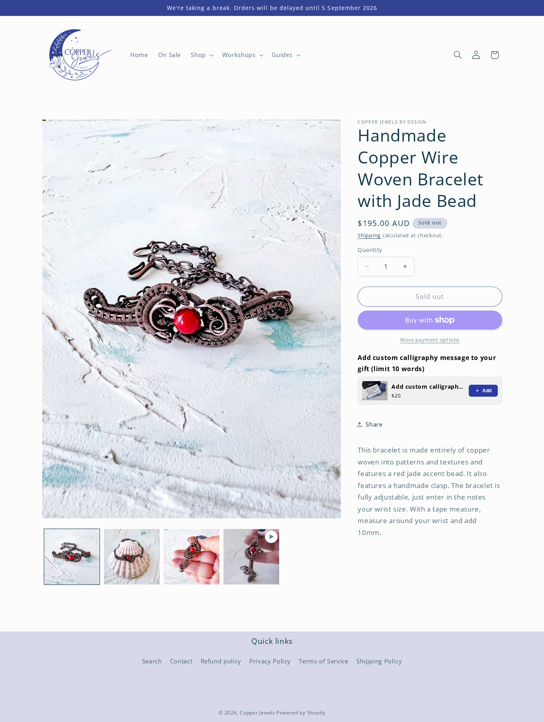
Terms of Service (323, 661)
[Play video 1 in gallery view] (251, 557)
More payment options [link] (430, 339)
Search (152, 661)
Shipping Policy (379, 661)
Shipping (369, 235)
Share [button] (374, 424)
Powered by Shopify (300, 713)
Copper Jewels (257, 713)
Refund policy (221, 661)
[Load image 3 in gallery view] (191, 557)
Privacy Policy (270, 661)
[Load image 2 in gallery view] (132, 557)
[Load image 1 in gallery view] (72, 557)
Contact (181, 661)
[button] (201, 55)
